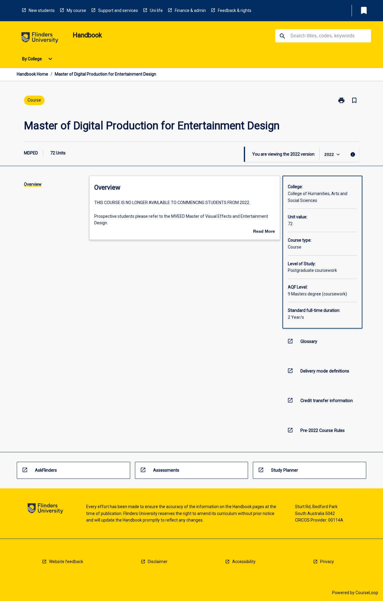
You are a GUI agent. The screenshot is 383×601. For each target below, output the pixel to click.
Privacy (327, 561)
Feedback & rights (234, 10)
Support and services (118, 10)
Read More (264, 232)
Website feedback (66, 561)
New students (42, 10)
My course (76, 10)
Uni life (156, 10)
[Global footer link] (45, 509)
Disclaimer (158, 561)
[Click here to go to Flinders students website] (39, 38)
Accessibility (244, 561)
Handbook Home (32, 74)
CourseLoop (366, 592)
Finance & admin (190, 10)
